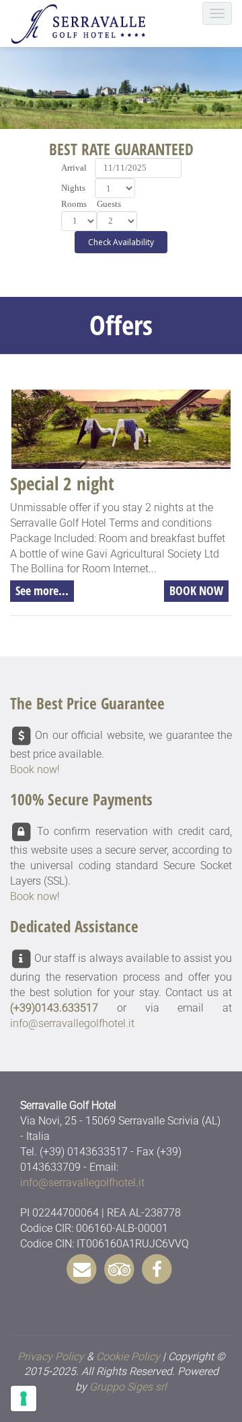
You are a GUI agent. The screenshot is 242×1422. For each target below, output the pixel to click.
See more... (42, 590)
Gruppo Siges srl (128, 1386)
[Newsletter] (82, 1268)
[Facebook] (157, 1268)
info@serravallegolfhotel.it (72, 1023)
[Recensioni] (119, 1268)
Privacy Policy (50, 1356)
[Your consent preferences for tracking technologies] (23, 1398)
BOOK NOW (196, 590)
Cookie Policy (128, 1356)
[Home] (82, 23)
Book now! (35, 769)
